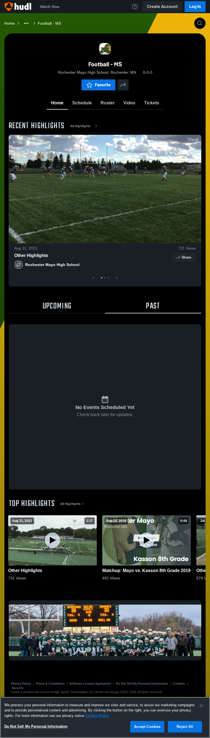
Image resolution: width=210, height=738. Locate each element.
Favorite (103, 84)
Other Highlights (31, 255)
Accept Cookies (147, 727)
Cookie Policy (97, 716)
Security (18, 688)
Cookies (179, 683)
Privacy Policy (21, 683)
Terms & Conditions (50, 683)
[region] (105, 717)
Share (186, 257)
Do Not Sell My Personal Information (142, 683)
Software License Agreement (90, 683)
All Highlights (80, 126)
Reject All (185, 727)
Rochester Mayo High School (52, 264)
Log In (195, 6)
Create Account (162, 6)
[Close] (201, 706)
